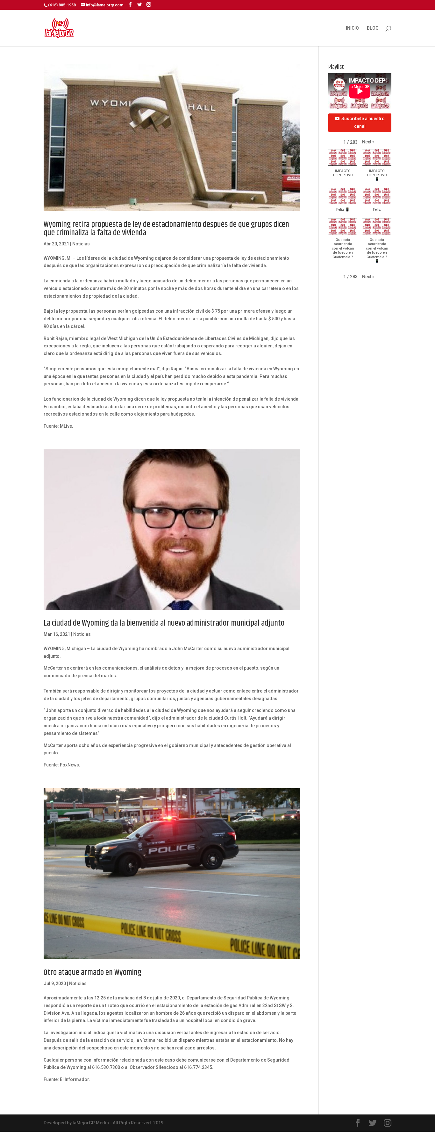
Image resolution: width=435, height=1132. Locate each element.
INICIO (352, 28)
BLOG (373, 28)
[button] (368, 142)
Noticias (81, 243)
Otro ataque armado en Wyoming (92, 972)
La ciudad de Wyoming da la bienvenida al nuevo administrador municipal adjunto (164, 623)
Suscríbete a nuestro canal (363, 122)
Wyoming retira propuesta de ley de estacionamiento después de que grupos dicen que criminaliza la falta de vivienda (166, 228)
